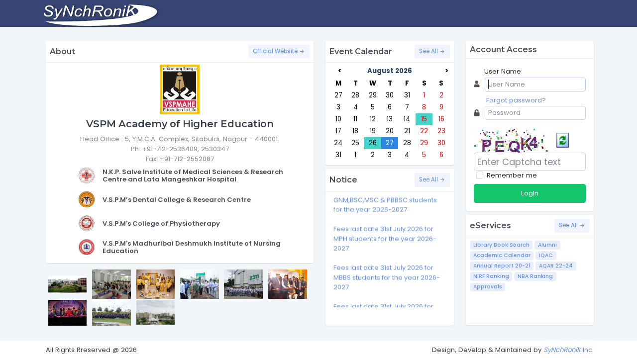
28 (355, 95)
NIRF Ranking (491, 276)
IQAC (546, 255)
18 (355, 131)
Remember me (512, 175)
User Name (502, 71)
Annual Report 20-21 (502, 265)
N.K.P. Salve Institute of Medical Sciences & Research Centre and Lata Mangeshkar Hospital (193, 175)
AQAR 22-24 (556, 265)
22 (424, 131)
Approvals (487, 286)
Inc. (568, 350)
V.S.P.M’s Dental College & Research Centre (177, 199)
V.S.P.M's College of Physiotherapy (161, 223)
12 (373, 119)
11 (355, 119)
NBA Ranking (535, 276)
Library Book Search (501, 245)
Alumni (547, 245)
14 (407, 119)
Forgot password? (516, 100)
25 (355, 143)
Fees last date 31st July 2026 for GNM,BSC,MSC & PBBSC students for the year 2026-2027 (385, 196)
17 (338, 131)
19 (373, 131)
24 (338, 143)
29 (373, 95)
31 (407, 95)
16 (441, 119)
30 (390, 95)
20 (390, 131)
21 (407, 131)
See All (429, 51)
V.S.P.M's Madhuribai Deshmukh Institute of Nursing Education (192, 247)
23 (441, 131)
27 (338, 95)
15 (424, 119)
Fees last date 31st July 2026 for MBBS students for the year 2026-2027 (386, 274)
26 (373, 143)
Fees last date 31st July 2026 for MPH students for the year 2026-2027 (384, 235)
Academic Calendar (502, 255)
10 (338, 119)
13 (390, 119)
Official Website (276, 51)
